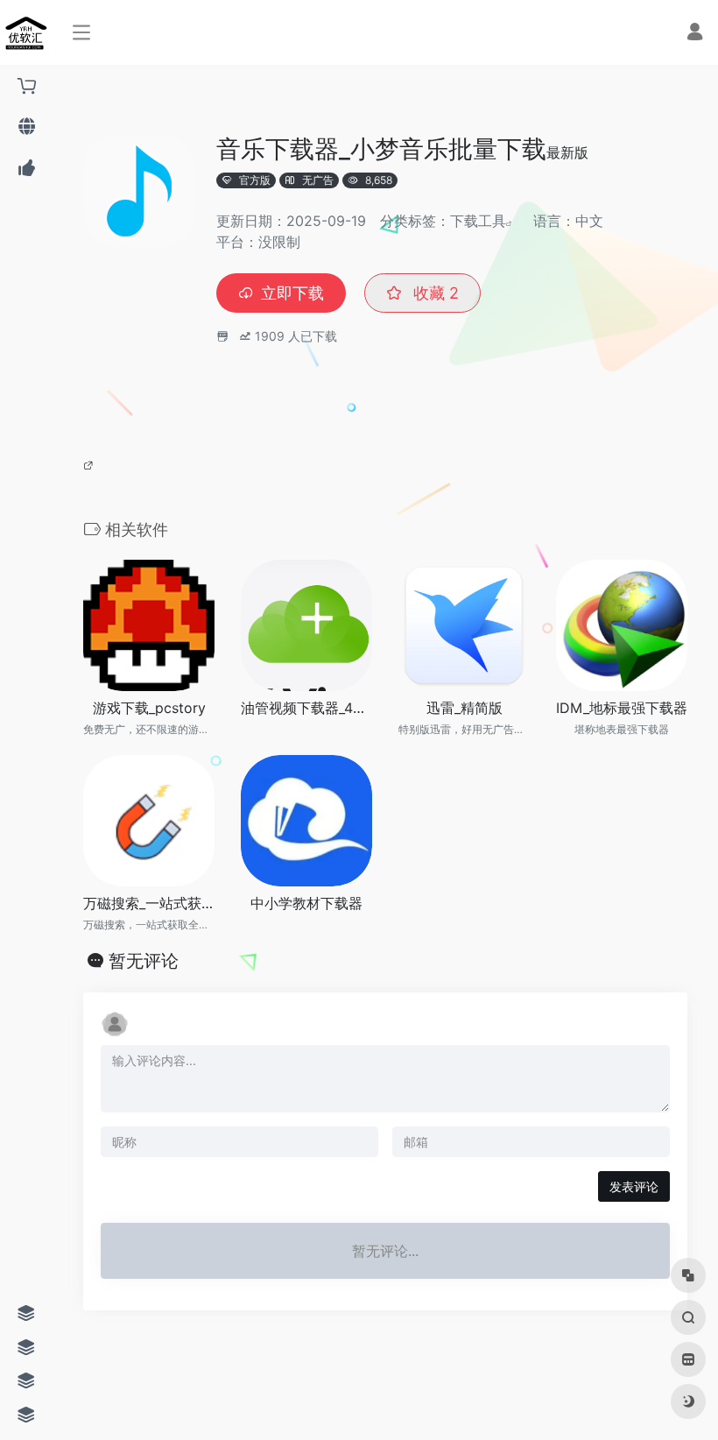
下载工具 (478, 220)
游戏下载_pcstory (149, 707)
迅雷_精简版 (464, 707)
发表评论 (633, 1186)
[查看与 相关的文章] (90, 464)
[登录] (695, 33)
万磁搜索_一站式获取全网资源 (149, 903)
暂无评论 (144, 960)
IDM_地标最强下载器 (621, 707)
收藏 (434, 293)
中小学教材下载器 (306, 903)
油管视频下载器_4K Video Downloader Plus (306, 707)
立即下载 (292, 293)
